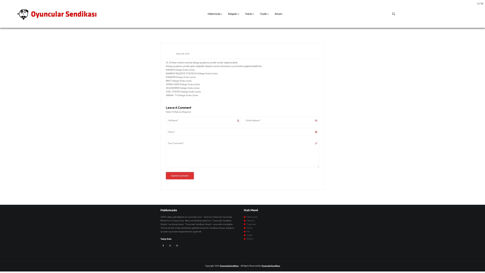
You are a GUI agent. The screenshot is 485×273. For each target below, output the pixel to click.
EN (478, 3)
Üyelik (263, 13)
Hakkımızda (214, 13)
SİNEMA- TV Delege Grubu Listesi (182, 95)
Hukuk (248, 13)
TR (481, 3)
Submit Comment (180, 175)
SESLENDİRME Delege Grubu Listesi (182, 88)
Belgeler (232, 13)
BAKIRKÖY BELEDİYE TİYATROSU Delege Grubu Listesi (192, 73)
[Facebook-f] (163, 245)
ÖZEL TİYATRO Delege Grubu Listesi (183, 91)
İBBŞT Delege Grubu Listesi (179, 80)
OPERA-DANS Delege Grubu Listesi (183, 84)
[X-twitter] (170, 245)
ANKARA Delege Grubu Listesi (180, 70)
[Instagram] (177, 245)
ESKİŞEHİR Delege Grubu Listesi (181, 77)
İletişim (278, 13)
